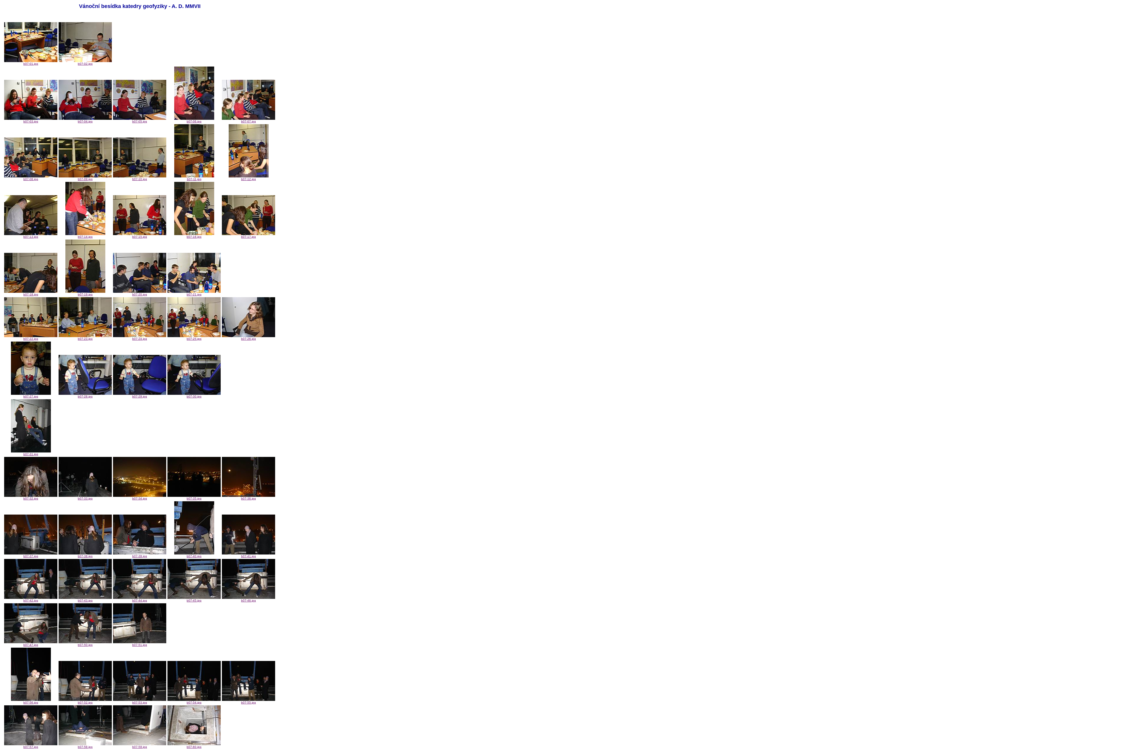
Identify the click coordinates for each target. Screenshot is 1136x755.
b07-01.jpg (30, 63)
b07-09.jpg (85, 179)
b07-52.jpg (85, 702)
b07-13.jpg (30, 236)
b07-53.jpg (139, 702)
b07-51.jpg (139, 644)
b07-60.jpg (194, 746)
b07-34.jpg (139, 498)
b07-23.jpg (85, 338)
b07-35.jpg (194, 498)
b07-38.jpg (85, 556)
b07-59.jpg (139, 746)
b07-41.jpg (248, 556)
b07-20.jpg (139, 294)
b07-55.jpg (248, 702)
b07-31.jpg (30, 454)
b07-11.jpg (194, 179)
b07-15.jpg (139, 236)
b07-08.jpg (30, 179)
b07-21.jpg (194, 294)
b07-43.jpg (85, 600)
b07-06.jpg (194, 121)
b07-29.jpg (139, 396)
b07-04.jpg (85, 121)
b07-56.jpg (30, 702)
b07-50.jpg (85, 644)
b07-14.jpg (85, 236)
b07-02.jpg (85, 63)
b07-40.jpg (194, 556)
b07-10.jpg (139, 179)
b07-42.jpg (30, 600)
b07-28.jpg (85, 396)
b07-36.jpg (248, 498)
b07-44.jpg (139, 600)
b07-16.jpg (194, 236)
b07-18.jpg (30, 294)
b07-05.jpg (139, 121)
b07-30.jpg (194, 396)
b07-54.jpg (194, 702)
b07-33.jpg (85, 498)
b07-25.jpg (194, 338)
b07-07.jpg (248, 121)
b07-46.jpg (248, 600)
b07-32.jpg (30, 498)
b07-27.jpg (30, 396)
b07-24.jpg (139, 338)
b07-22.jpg (30, 338)
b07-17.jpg (248, 236)
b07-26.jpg (248, 338)
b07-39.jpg (139, 556)
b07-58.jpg (85, 746)
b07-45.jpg (194, 600)
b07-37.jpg (30, 556)
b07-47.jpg (30, 644)
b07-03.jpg (30, 121)
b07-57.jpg (30, 746)
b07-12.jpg (248, 179)
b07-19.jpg (85, 294)
